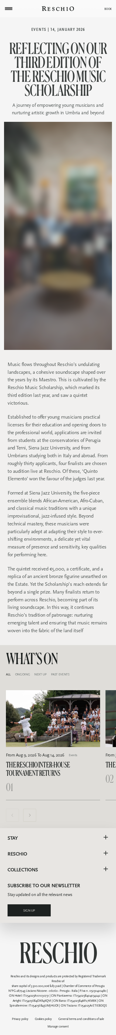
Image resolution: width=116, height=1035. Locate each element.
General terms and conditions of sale (81, 1019)
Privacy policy (20, 1019)
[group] (53, 745)
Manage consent (58, 1026)
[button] (12, 815)
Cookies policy (43, 1019)
